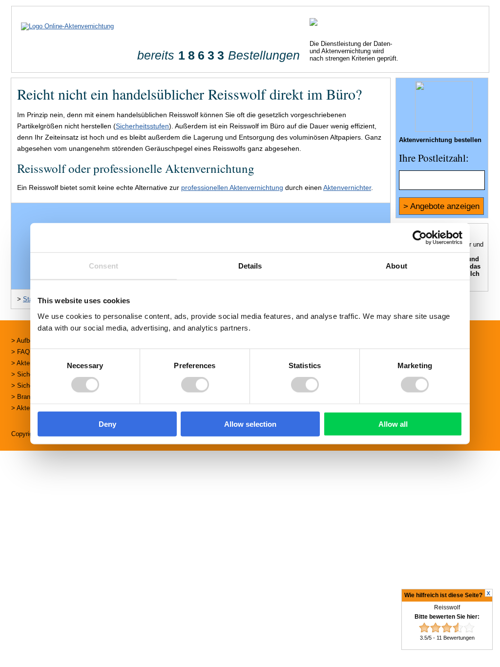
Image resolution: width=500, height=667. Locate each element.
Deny (107, 423)
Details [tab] (250, 266)
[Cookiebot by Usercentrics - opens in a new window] (419, 237)
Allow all (393, 423)
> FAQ (20, 351)
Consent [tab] (103, 266)
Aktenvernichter (347, 187)
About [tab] (396, 266)
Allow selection (250, 423)
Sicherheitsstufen (142, 126)
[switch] (195, 385)
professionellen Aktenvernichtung (232, 187)
